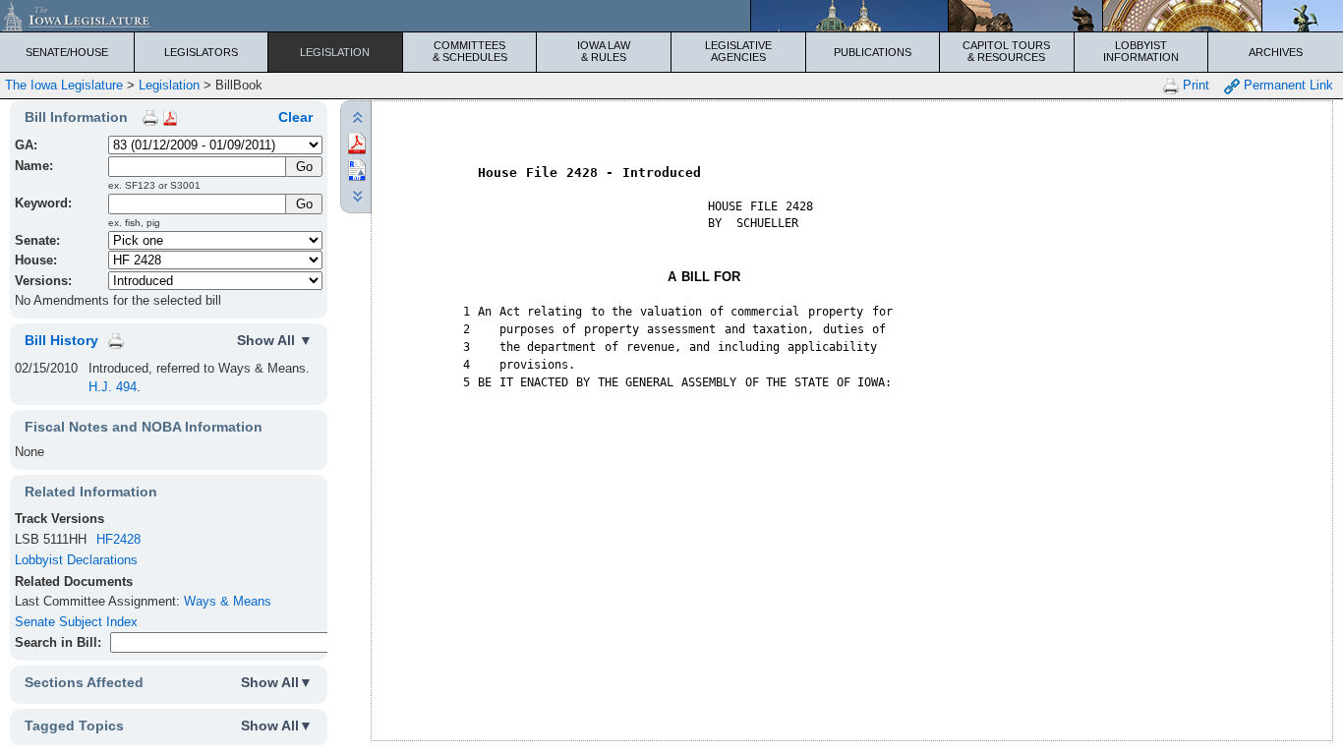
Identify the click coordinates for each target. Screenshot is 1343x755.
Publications (872, 52)
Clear (295, 117)
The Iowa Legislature (64, 85)
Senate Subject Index (76, 621)
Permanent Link (1286, 85)
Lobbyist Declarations (76, 559)
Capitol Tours (1006, 51)
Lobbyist (1141, 51)
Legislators (201, 52)
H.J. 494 (112, 386)
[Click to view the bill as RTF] (357, 168)
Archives (1276, 52)
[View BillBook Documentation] (170, 117)
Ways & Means (227, 601)
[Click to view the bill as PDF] (357, 142)
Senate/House (67, 52)
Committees (470, 51)
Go (304, 204)
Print (1194, 85)
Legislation (335, 52)
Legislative (738, 51)
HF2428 (118, 539)
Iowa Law (603, 51)
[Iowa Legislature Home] (671, 15)
